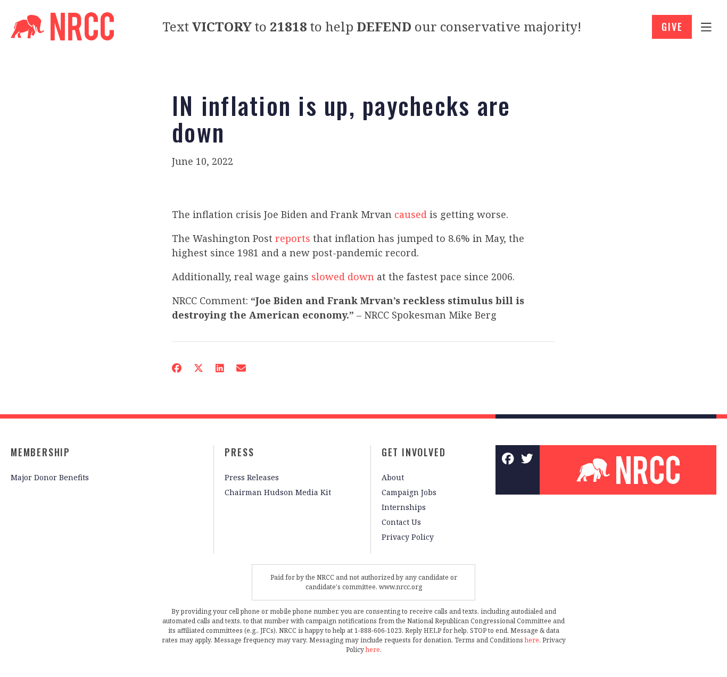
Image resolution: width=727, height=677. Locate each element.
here (532, 640)
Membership (40, 452)
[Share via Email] (241, 368)
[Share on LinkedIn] (220, 368)
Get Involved (414, 452)
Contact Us (401, 522)
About (393, 477)
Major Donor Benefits (50, 477)
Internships (404, 507)
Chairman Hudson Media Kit (278, 492)
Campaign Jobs (409, 492)
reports (292, 238)
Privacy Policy (408, 537)
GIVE (672, 27)
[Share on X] (198, 368)
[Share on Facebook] (176, 368)
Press (239, 452)
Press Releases (252, 477)
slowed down (342, 276)
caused (410, 214)
